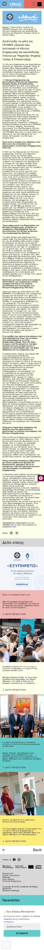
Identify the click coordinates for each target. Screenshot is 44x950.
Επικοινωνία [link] (7, 873)
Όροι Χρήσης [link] (8, 879)
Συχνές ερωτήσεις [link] (11, 875)
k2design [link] (15, 890)
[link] (41, 478)
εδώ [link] (14, 526)
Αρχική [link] (5, 27)
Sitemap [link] (6, 877)
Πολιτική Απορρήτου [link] (11, 881)
